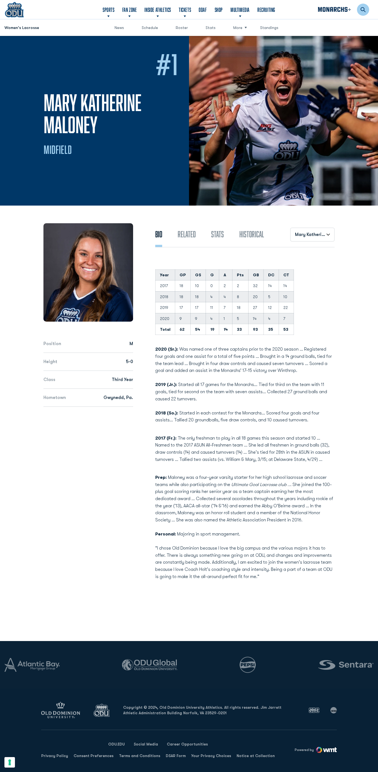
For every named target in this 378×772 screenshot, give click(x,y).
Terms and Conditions (139, 755)
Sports (109, 10)
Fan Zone (129, 10)
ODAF (203, 9)
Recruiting (266, 10)
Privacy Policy (54, 755)
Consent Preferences (93, 755)
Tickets (185, 10)
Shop (219, 9)
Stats (211, 27)
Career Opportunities (187, 744)
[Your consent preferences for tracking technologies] (9, 762)
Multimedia (240, 10)
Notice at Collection (256, 755)
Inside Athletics (157, 10)
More (237, 27)
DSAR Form (176, 755)
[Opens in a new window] (314, 710)
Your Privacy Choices (211, 755)
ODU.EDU (116, 744)
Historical (251, 234)
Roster (182, 27)
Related (187, 234)
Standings (269, 27)
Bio (158, 234)
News (119, 27)
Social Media (146, 744)
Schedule (150, 27)
